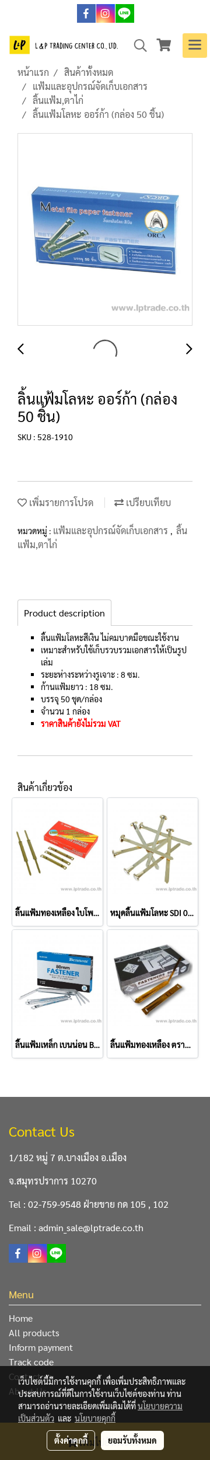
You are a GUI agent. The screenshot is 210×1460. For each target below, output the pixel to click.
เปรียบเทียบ (147, 502)
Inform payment (41, 1347)
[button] (136, 45)
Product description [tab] (64, 613)
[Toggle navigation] (195, 45)
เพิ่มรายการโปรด (60, 502)
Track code (31, 1362)
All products (34, 1332)
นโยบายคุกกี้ (95, 1418)
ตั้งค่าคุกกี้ (71, 1440)
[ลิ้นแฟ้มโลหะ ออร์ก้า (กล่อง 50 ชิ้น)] (105, 230)
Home (21, 1318)
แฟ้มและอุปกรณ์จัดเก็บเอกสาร (111, 530)
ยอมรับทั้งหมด (132, 1440)
